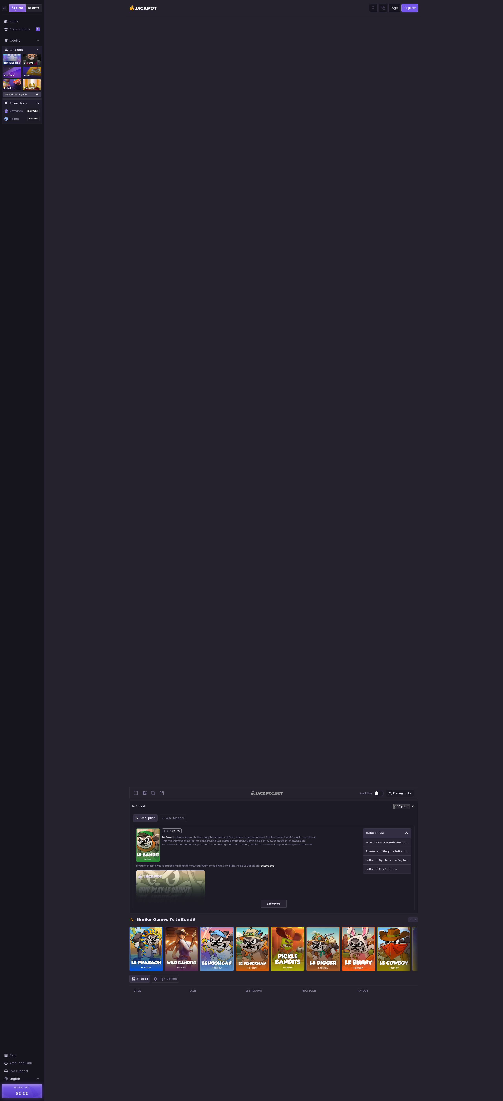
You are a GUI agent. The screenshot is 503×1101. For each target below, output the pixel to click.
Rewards (24, 111)
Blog (12, 1055)
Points (24, 119)
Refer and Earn (20, 1063)
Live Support (18, 1071)
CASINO (18, 8)
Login (394, 8)
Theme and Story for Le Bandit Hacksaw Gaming (388, 851)
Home (13, 21)
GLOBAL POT (22, 1087)
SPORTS (34, 8)
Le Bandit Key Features (381, 869)
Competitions (24, 29)
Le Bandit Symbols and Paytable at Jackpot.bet (388, 860)
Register (410, 8)
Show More (273, 903)
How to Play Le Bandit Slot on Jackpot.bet (388, 842)
